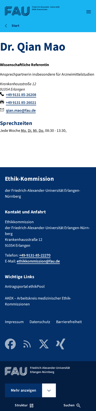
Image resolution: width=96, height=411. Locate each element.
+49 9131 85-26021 (21, 102)
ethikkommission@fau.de (38, 261)
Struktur (21, 405)
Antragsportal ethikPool (25, 286)
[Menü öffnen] (88, 11)
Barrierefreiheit (69, 322)
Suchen (69, 405)
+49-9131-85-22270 (34, 255)
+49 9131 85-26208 (21, 94)
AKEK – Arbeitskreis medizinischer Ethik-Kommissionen (38, 301)
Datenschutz (40, 322)
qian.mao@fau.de (21, 110)
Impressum (14, 322)
